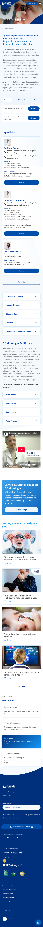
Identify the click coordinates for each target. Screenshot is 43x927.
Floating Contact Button (38, 922)
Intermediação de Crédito (10, 901)
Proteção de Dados (8, 897)
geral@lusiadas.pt (34, 815)
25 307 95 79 (9, 815)
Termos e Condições (9, 886)
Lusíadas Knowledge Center (11, 792)
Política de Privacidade (9, 890)
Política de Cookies (8, 893)
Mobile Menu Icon (40, 3)
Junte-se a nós (7, 795)
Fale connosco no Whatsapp (23, 827)
